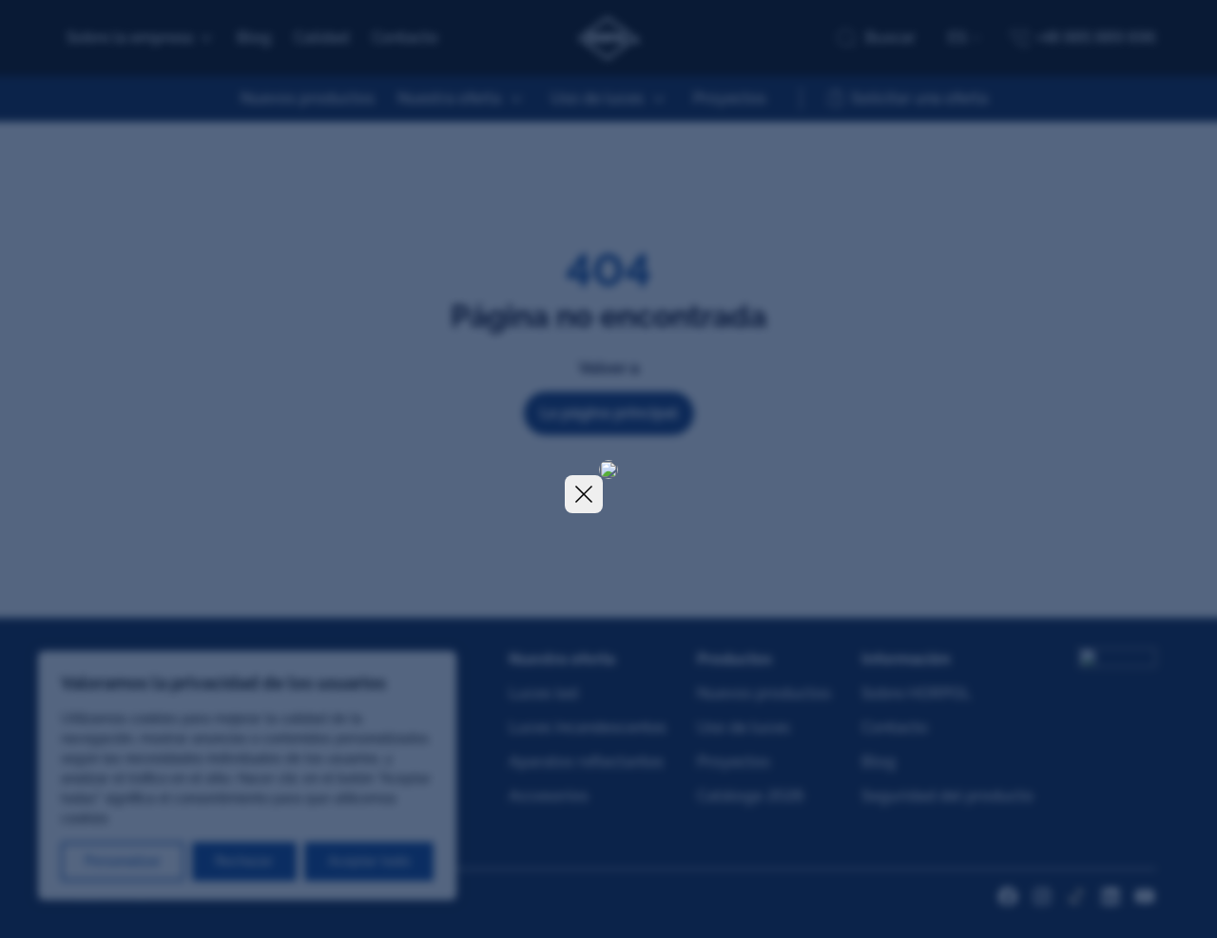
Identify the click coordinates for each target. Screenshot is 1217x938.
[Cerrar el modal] (584, 494)
